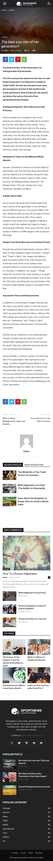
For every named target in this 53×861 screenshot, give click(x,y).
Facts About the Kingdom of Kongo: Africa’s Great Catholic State (33, 501)
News (30, 682)
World (30, 654)
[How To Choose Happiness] (26, 553)
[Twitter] (11, 59)
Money (6, 682)
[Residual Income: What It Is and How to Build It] (14, 675)
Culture (11, 10)
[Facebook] (5, 59)
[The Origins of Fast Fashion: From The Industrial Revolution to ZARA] (14, 647)
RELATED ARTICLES (12, 465)
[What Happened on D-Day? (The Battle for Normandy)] (9, 488)
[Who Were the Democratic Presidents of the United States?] (9, 777)
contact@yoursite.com (32, 735)
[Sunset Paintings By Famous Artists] (9, 790)
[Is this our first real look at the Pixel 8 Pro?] (39, 675)
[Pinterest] (18, 59)
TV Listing (14, 853)
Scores (23, 853)
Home (3, 10)
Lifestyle (6, 569)
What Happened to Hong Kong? (32, 593)
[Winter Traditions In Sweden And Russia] (39, 647)
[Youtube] (41, 743)
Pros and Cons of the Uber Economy (40, 419)
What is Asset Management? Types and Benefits (14, 421)
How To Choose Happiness (20, 573)
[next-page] (8, 511)
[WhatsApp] (24, 59)
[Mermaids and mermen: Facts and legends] (9, 764)
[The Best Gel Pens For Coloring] (9, 622)
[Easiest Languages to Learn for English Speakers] (9, 609)
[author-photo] (26, 447)
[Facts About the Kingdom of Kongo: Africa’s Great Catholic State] (9, 501)
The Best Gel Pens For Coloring (32, 619)
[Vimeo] (26, 743)
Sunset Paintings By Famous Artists (34, 787)
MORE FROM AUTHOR (34, 465)
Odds (30, 853)
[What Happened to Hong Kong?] (9, 596)
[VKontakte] (34, 743)
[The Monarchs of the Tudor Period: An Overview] (9, 475)
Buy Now (38, 853)
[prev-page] (4, 511)
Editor (6, 50)
